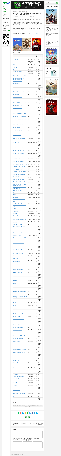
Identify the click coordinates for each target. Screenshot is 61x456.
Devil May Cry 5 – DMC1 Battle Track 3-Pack (19, 110)
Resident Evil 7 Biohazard (16, 316)
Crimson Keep (15, 67)
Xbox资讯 (26, 16)
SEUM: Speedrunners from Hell (17, 364)
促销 (29, 417)
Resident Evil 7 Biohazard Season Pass (18, 321)
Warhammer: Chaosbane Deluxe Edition (18, 391)
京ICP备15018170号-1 (20, 454)
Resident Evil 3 (15, 302)
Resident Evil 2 (15, 283)
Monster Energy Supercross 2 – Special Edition (19, 219)
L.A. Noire (14, 208)
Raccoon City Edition (16, 255)
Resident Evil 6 (15, 310)
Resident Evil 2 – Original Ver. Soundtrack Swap (20, 299)
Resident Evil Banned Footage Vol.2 (18, 327)
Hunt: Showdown (15, 197)
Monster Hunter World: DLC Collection (18, 232)
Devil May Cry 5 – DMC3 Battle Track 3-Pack (19, 116)
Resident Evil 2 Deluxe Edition (17, 286)
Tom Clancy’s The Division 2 (17, 378)
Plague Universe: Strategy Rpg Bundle (18, 253)
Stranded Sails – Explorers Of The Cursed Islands (20, 372)
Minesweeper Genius (16, 215)
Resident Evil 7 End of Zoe (17, 324)
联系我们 (4, 28)
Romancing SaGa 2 (16, 362)
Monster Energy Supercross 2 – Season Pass (19, 217)
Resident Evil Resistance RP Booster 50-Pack (19, 338)
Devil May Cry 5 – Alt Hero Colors (18, 99)
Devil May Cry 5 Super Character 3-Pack (19, 91)
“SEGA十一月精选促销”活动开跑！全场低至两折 (37, 449)
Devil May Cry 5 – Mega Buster (17, 127)
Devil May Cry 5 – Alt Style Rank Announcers (19, 102)
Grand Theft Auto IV (16, 176)
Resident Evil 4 (15, 305)
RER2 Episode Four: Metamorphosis (18, 269)
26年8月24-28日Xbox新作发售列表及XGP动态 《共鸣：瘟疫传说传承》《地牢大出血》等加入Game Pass (52, 29)
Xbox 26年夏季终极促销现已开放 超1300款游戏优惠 (17, 439)
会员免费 (4, 9)
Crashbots (14, 64)
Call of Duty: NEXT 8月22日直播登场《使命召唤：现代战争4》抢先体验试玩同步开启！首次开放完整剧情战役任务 (52, 38)
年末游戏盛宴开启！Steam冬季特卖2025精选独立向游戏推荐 (17, 449)
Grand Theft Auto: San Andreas (17, 190)
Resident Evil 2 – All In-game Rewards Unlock (19, 291)
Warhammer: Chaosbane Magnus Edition (19, 393)
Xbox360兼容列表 (6, 24)
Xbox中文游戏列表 (6, 18)
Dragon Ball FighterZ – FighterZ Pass (18, 147)
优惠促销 (4, 11)
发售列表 (4, 16)
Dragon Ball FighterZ (16, 142)
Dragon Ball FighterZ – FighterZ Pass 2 (18, 150)
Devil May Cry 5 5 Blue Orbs (17, 86)
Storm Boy (14, 367)
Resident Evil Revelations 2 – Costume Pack (19, 349)
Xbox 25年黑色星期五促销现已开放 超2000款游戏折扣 (27, 449)
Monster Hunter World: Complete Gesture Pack (19, 224)
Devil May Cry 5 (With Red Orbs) (17, 81)
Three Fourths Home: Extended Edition (18, 376)
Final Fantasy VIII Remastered (17, 159)
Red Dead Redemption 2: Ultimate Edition (19, 266)
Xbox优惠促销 (23, 11)
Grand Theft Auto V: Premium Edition (18, 179)
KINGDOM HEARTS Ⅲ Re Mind (17, 203)
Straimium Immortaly (16, 369)
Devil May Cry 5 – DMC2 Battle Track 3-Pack (19, 113)
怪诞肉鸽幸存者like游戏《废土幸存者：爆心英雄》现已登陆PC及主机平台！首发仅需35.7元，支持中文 (52, 42)
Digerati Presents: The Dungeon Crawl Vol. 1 (19, 138)
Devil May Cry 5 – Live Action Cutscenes (19, 124)
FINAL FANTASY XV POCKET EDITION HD (19, 166)
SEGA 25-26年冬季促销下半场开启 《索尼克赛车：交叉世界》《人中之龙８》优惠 (27, 439)
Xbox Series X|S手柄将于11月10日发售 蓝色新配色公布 (19, 424)
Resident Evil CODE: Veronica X (17, 330)
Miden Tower (15, 213)
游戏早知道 (6, 2)
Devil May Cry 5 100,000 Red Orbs (18, 83)
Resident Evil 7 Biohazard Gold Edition (18, 319)
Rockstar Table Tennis (16, 360)
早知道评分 (5, 12)
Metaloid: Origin (15, 211)
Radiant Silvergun (15, 258)
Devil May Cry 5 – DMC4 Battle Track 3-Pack (19, 119)
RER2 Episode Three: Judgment (17, 272)
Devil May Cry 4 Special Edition (17, 71)
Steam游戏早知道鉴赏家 (6, 15)
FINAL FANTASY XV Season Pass (18, 169)
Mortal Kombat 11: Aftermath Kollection (18, 240)
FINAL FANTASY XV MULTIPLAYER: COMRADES (20, 164)
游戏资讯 (4, 8)
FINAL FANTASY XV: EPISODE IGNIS (18, 172)
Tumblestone (15, 382)
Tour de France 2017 (16, 380)
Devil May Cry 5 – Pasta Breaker (17, 130)
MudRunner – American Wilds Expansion (19, 244)
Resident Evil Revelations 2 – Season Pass (19, 352)
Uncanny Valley (15, 385)
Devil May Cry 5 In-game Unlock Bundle (18, 88)
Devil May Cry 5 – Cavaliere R (17, 108)
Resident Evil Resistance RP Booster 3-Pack (19, 335)
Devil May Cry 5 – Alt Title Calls (17, 105)
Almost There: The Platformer (17, 59)
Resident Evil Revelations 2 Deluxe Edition (19, 346)
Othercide (14, 251)
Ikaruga (14, 201)
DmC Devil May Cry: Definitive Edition (18, 140)
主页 (4, 6)
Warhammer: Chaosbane (16, 390)
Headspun (14, 194)
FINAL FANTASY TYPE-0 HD (17, 158)
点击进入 (36, 33)
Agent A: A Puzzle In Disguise (17, 58)
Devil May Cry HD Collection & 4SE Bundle (19, 136)
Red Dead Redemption (16, 261)
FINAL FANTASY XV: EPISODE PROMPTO (19, 174)
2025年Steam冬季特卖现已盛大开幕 (37, 439)
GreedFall (14, 192)
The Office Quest (15, 374)
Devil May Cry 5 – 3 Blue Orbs (17, 97)
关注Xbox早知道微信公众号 (6, 26)
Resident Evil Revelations (16, 341)
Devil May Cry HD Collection (17, 135)
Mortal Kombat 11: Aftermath (17, 235)
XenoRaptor (15, 396)
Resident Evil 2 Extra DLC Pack (17, 288)
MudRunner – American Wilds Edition (18, 243)
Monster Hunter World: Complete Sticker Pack (19, 229)
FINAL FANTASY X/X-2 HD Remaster (18, 161)
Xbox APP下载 (5, 22)
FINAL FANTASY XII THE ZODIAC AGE (18, 163)
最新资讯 (32, 16)
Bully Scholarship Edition (16, 61)
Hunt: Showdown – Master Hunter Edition (19, 199)
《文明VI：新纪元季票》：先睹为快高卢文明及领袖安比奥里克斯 (36, 424)
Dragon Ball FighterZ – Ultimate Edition (18, 153)
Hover (14, 195)
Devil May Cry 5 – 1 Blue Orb (17, 94)
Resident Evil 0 (15, 280)
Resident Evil (15, 277)
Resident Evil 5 (15, 308)
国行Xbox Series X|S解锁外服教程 (5, 21)
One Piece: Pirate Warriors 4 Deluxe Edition (19, 249)
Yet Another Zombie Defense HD (17, 398)
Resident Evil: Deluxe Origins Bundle (18, 357)
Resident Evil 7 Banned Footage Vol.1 (18, 313)
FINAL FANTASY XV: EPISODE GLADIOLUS (19, 171)
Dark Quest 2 (15, 69)
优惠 (26, 417)
